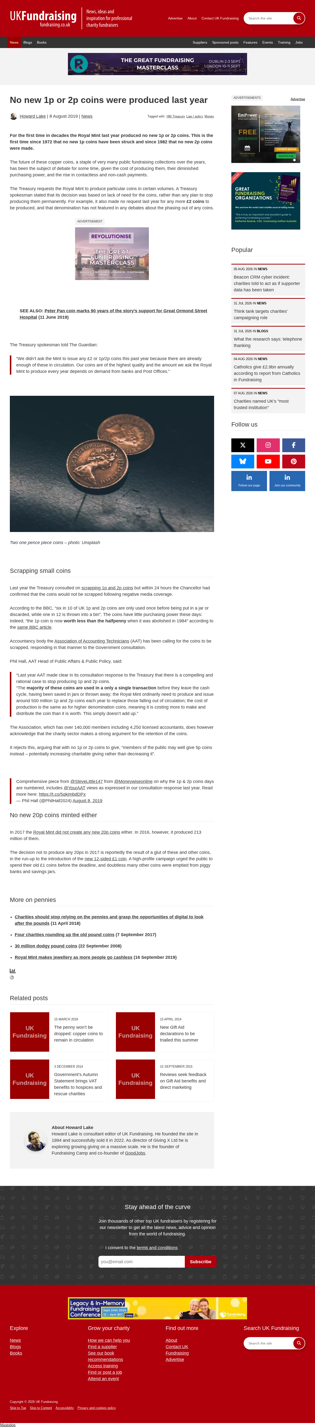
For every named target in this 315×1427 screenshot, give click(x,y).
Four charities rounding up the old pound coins (64, 934)
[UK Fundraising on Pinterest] (293, 461)
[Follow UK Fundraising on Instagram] (268, 445)
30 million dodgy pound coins (46, 946)
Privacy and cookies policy (97, 1408)
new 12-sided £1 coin (105, 858)
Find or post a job (105, 1372)
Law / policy (194, 116)
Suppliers (200, 42)
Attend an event (103, 1378)
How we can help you (109, 1340)
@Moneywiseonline (133, 781)
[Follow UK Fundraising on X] (242, 445)
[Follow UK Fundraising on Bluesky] (242, 461)
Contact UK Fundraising (220, 18)
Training (284, 42)
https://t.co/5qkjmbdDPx (62, 794)
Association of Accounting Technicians (91, 641)
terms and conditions (157, 1247)
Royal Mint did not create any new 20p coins (76, 832)
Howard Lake (33, 116)
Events (267, 42)
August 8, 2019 (87, 800)
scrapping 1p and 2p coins (107, 587)
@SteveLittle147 (86, 781)
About (192, 18)
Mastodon (8, 1425)
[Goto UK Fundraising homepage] (71, 18)
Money (209, 116)
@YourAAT (74, 787)
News (14, 42)
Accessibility (65, 1408)
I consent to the (141, 1247)
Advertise (175, 18)
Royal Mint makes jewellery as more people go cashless (73, 957)
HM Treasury (176, 116)
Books (42, 42)
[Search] (299, 18)
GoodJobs (135, 1153)
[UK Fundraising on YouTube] (268, 461)
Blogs (27, 42)
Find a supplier (102, 1346)
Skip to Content (41, 1408)
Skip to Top (18, 1408)
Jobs (299, 42)
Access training (103, 1365)
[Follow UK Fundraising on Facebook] (293, 445)
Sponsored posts (225, 42)
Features (250, 42)
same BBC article (34, 627)
